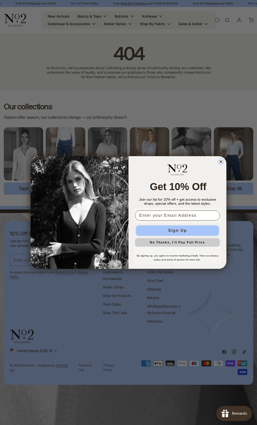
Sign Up (177, 230)
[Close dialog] (221, 162)
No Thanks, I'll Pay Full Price (177, 242)
